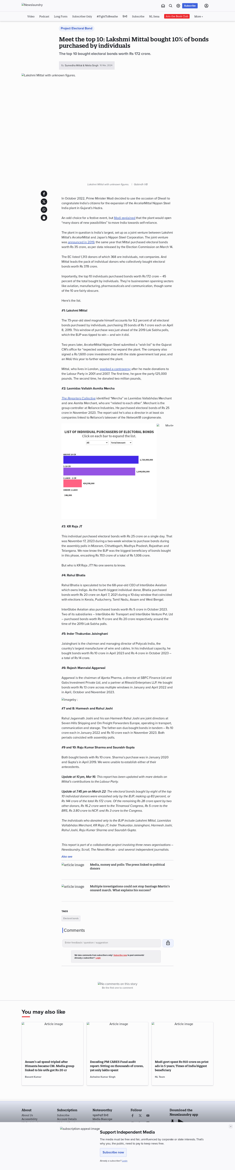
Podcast (44, 16)
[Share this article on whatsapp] (44, 209)
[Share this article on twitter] (44, 201)
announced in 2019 (81, 242)
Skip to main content (37, 25)
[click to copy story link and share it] (44, 217)
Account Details (67, 1119)
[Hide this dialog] (230, 1126)
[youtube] (147, 1116)
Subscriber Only (82, 16)
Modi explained (124, 218)
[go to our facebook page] (132, 1116)
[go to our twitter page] (140, 1116)
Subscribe (190, 5)
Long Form (60, 16)
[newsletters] (163, 5)
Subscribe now (113, 1152)
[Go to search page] (170, 6)
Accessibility (29, 1119)
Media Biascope (102, 1119)
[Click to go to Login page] (206, 6)
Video (31, 16)
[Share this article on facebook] (44, 193)
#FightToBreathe (107, 16)
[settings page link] (178, 6)
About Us (27, 1115)
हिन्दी (125, 16)
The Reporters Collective (79, 398)
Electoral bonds (71, 918)
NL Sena (154, 16)
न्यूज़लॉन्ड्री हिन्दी (100, 1115)
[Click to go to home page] (39, 5)
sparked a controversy (115, 369)
